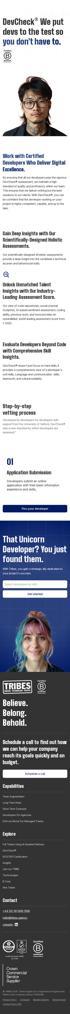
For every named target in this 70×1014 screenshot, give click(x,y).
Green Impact (59, 999)
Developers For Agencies (17, 815)
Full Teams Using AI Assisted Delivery (23, 844)
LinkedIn (8, 924)
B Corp (7, 881)
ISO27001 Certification (15, 856)
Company (25, 999)
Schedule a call (35, 773)
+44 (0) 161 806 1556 (16, 911)
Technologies (10, 875)
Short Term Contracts (15, 808)
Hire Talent (9, 887)
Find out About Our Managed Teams (23, 821)
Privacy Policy (10, 999)
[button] (26, 508)
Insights (7, 862)
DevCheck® (9, 850)
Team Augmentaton (13, 796)
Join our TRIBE (11, 869)
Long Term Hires (12, 802)
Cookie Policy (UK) (12, 1004)
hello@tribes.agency (15, 918)
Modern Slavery (41, 999)
